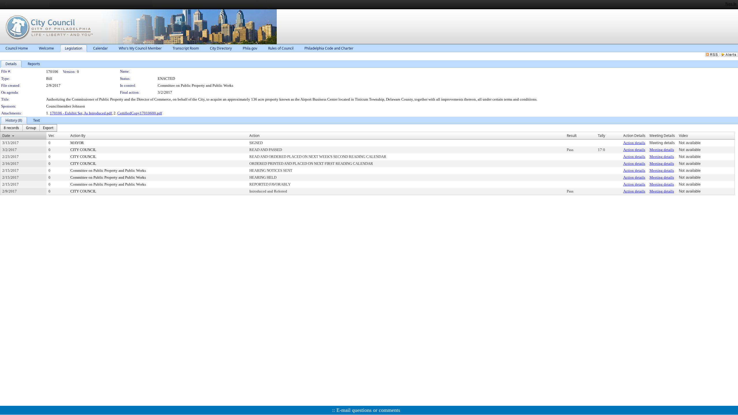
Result (572, 135)
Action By (77, 135)
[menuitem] (11, 127)
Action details (634, 143)
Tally (601, 135)
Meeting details (661, 150)
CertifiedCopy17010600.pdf (139, 113)
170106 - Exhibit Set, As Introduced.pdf (81, 113)
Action (254, 135)
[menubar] (28, 128)
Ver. (51, 135)
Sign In (731, 3)
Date (6, 135)
